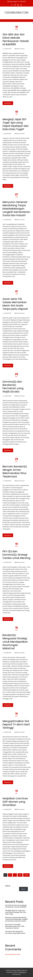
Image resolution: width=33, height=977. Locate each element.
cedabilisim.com (16, 12)
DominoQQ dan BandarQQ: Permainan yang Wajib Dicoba (13, 386)
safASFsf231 (7, 49)
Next (26, 875)
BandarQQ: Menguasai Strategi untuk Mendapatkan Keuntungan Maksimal (15, 641)
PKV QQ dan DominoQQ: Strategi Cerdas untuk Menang (16, 555)
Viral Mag (22, 972)
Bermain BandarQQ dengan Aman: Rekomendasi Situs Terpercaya (15, 471)
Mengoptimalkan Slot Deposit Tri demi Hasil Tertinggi (16, 724)
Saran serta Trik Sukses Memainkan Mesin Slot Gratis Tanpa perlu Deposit (15, 304)
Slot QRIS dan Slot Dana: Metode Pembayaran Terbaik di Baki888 (16, 39)
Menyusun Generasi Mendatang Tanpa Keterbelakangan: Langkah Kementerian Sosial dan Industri (16, 208)
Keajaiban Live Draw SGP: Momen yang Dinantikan (15, 802)
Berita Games (20, 49)
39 (20, 875)
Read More (7, 103)
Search (7, 886)
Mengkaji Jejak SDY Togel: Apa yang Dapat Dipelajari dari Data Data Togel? (16, 124)
